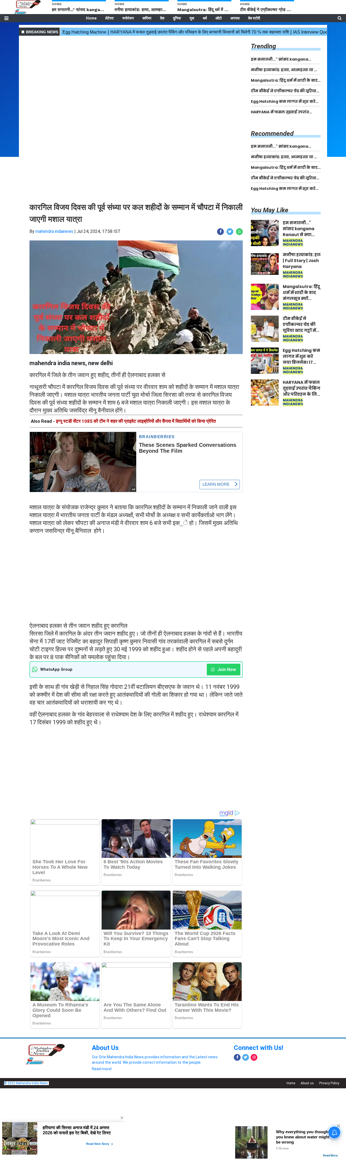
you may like (269, 210)
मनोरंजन (128, 18)
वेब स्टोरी (254, 18)
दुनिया (177, 18)
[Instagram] (254, 1057)
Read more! (102, 1069)
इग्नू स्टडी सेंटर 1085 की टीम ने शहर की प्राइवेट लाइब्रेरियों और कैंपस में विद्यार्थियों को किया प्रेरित (136, 421)
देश (162, 18)
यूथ (191, 18)
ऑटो (218, 18)
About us (307, 1083)
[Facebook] (237, 1057)
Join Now (226, 669)
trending (263, 46)
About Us (105, 1048)
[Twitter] (245, 1057)
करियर (146, 18)
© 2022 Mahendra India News (26, 1083)
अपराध (234, 18)
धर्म (205, 18)
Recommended (272, 133)
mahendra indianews (54, 231)
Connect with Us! (258, 1048)
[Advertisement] (136, 75)
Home (91, 18)
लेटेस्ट (109, 18)
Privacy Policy (329, 1083)
